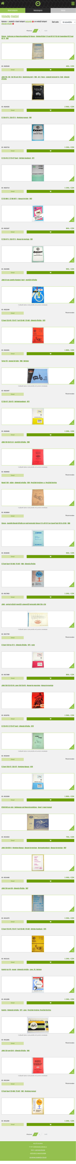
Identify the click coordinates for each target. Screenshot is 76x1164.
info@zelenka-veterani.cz (40, 1147)
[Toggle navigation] (73, 3)
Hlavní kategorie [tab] (12, 10)
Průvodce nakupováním (38, 1153)
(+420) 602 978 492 (39, 1150)
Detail (12, 70)
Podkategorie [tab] (38, 10)
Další (45, 30)
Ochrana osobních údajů (38, 1157)
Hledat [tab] (63, 10)
